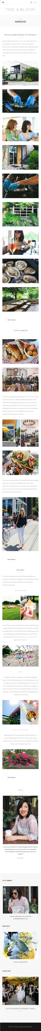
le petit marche (20, 330)
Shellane (6, 397)
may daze (20, 570)
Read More (20, 858)
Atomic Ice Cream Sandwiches (29, 637)
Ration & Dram (20, 41)
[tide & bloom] (20, 10)
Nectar (16, 637)
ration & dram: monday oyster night (20, 35)
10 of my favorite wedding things (20, 1008)
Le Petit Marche (30, 397)
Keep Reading (12, 320)
